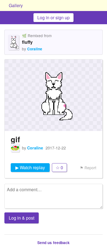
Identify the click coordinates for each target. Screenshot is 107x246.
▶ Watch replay (30, 167)
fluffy (27, 42)
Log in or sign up (53, 17)
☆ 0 (59, 167)
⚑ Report (88, 167)
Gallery (16, 5)
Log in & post (21, 218)
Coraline (34, 48)
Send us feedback (53, 242)
